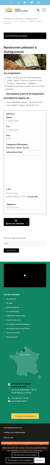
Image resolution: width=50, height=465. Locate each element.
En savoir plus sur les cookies (25, 455)
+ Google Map (32, 196)
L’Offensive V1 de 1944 (15, 316)
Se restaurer (11, 299)
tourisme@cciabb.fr (19, 401)
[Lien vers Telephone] (18, 2)
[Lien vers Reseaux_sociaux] (31, 2)
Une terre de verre (13, 320)
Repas (19, 147)
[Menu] (42, 10)
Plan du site (8, 437)
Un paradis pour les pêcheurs (18, 328)
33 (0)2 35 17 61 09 (20, 398)
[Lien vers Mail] (24, 2)
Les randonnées (12, 311)
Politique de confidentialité (14, 432)
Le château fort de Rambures (18, 324)
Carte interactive (12, 307)
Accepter (39, 460)
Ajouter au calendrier (15, 223)
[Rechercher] (36, 10)
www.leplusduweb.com (13, 428)
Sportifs (26, 147)
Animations (10, 147)
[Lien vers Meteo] (11, 2)
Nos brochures (12, 337)
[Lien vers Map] (38, 2)
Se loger (9, 303)
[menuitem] (36, 10)
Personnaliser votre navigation (19, 460)
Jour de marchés (13, 333)
